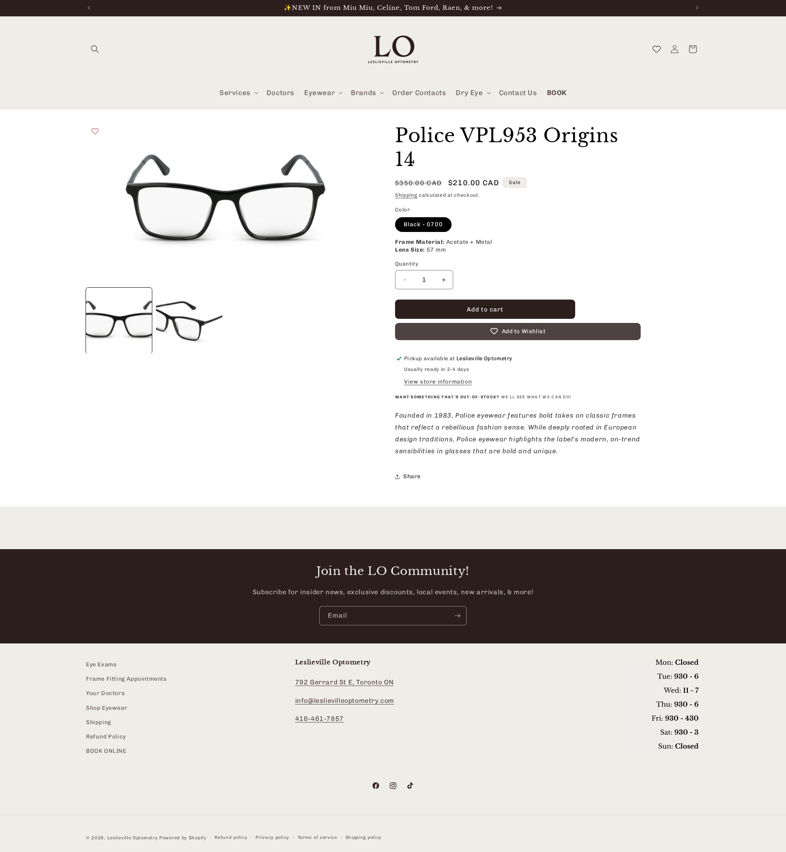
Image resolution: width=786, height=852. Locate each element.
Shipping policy (364, 837)
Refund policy (231, 837)
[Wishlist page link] (657, 49)
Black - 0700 (423, 224)
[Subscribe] (457, 615)
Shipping (406, 195)
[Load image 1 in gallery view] (119, 321)
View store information (438, 381)
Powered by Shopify (183, 838)
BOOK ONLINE (106, 750)
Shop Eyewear (106, 707)
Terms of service (317, 837)
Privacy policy (272, 837)
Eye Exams (101, 664)
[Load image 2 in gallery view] (189, 321)
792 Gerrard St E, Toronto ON (344, 682)
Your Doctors (105, 693)
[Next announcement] (697, 8)
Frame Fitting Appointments (126, 679)
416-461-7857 (319, 719)
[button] (95, 49)
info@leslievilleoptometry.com (344, 700)
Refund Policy (106, 736)
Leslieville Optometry (132, 838)
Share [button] (412, 476)
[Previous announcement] (89, 8)
